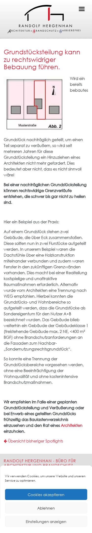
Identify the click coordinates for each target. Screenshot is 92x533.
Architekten (71, 425)
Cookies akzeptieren (46, 494)
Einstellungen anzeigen (46, 521)
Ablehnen (46, 508)
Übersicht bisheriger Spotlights (35, 441)
